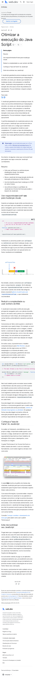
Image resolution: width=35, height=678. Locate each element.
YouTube (5, 657)
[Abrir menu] (2, 2)
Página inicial (4, 27)
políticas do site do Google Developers (12, 598)
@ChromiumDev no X (8, 655)
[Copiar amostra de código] (34, 219)
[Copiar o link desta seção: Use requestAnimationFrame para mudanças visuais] (22, 198)
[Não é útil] (11, 30)
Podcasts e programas (8, 648)
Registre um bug (7, 631)
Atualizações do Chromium (10, 643)
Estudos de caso (7, 646)
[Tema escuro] (32, 219)
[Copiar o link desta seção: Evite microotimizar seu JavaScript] (15, 527)
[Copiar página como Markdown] (18, 44)
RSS (4, 663)
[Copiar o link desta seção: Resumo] (8, 167)
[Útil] (9, 30)
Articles (4, 7)
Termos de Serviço (6, 670)
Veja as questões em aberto (10, 634)
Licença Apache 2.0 (13, 596)
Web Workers (21, 346)
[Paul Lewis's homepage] (4, 97)
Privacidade (15, 670)
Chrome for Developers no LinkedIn (12, 660)
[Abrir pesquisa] (21, 2)
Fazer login (30, 2)
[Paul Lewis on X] (2, 97)
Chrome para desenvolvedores (10, 640)
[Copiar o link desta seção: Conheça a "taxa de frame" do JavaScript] (20, 424)
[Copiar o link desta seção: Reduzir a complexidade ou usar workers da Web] (21, 304)
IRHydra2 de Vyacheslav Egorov (21, 145)
